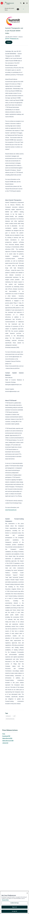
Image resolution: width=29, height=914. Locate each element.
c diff (14, 716)
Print (3, 734)
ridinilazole (8, 716)
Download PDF (6, 736)
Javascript (5, 743)
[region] (14, 902)
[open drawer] (26, 3)
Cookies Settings (14, 902)
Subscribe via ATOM (7, 740)
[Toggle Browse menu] (23, 9)
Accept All (14, 911)
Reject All (14, 907)
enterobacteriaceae (10, 718)
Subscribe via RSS (7, 738)
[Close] (27, 893)
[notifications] (23, 3)
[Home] (7, 3)
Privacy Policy (5, 899)
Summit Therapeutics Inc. (12, 38)
